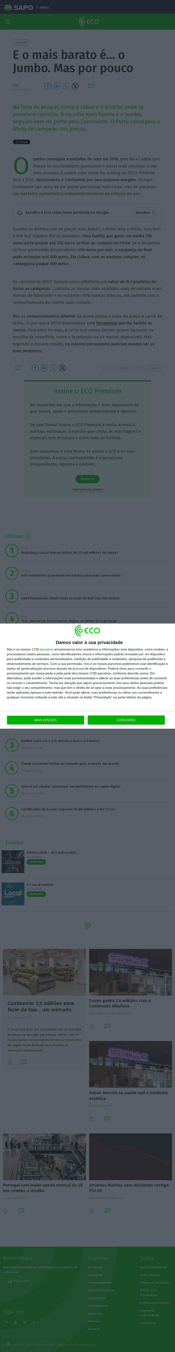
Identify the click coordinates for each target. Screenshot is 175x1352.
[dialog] (87, 676)
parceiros (46, 649)
